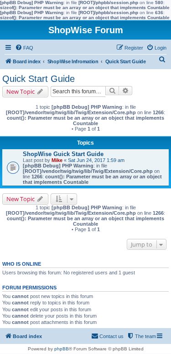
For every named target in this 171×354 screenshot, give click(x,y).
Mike (57, 160)
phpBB (61, 348)
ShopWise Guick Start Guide (63, 154)
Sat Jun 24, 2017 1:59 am (96, 160)
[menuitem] (24, 47)
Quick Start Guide (38, 79)
